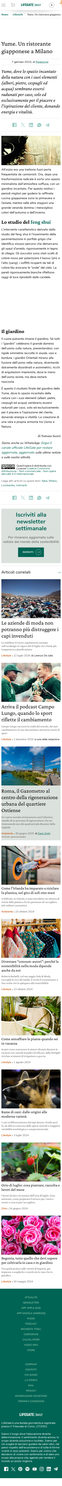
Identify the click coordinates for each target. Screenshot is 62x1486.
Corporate (31, 1334)
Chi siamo (31, 1375)
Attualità (31, 1297)
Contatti (31, 1369)
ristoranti (21, 485)
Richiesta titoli (31, 1329)
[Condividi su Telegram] (47, 125)
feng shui (41, 222)
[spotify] (27, 1469)
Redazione (42, 62)
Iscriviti (28, 552)
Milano (53, 481)
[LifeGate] (31, 4)
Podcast (31, 1323)
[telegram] (56, 1469)
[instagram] (42, 1469)
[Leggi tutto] (58, 572)
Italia (44, 481)
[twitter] (13, 1469)
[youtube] (35, 1469)
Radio (31, 1318)
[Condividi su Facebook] (14, 125)
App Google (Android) (31, 1313)
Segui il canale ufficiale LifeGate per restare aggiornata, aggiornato (26, 448)
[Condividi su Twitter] (23, 125)
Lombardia (7, 485)
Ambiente (7, 833)
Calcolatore (31, 1339)
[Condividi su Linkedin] (31, 125)
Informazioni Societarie (31, 1396)
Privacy (31, 1390)
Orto (4, 1208)
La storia (31, 1380)
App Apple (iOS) (31, 1308)
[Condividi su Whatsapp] (39, 125)
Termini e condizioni (31, 1401)
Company (31, 1364)
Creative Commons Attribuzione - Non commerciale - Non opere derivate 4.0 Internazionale (28, 471)
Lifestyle (6, 655)
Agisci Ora (31, 1345)
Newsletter (31, 1302)
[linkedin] (49, 1469)
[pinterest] (20, 1469)
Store (17, 5)
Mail (31, 1385)
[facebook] (6, 1469)
